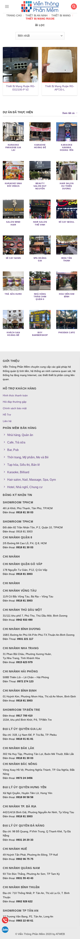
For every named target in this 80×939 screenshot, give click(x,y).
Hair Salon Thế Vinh (40, 223)
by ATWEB (58, 933)
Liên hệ (7, 421)
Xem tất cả (68, 113)
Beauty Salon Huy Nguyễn (40, 186)
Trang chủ (14, 15)
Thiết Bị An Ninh (36, 15)
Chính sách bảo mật (15, 408)
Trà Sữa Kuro (13, 294)
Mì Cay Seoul (67, 222)
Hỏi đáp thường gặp (14, 401)
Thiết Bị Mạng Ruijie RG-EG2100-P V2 (20, 88)
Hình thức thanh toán (15, 395)
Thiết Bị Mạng (61, 15)
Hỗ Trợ (7, 414)
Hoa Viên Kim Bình (66, 295)
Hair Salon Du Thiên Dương (66, 186)
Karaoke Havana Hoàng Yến (66, 147)
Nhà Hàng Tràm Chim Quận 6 (40, 296)
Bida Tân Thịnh (66, 259)
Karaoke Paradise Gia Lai (13, 147)
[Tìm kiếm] (74, 7)
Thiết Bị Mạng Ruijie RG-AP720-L (59, 88)
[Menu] (6, 6)
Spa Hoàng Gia (40, 259)
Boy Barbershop (40, 333)
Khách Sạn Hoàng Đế (13, 333)
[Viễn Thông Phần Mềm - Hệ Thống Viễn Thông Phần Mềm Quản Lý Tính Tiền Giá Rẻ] (40, 6)
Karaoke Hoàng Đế (40, 146)
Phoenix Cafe (66, 332)
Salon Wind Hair (13, 223)
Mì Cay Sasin (13, 258)
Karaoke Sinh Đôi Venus (13, 184)
